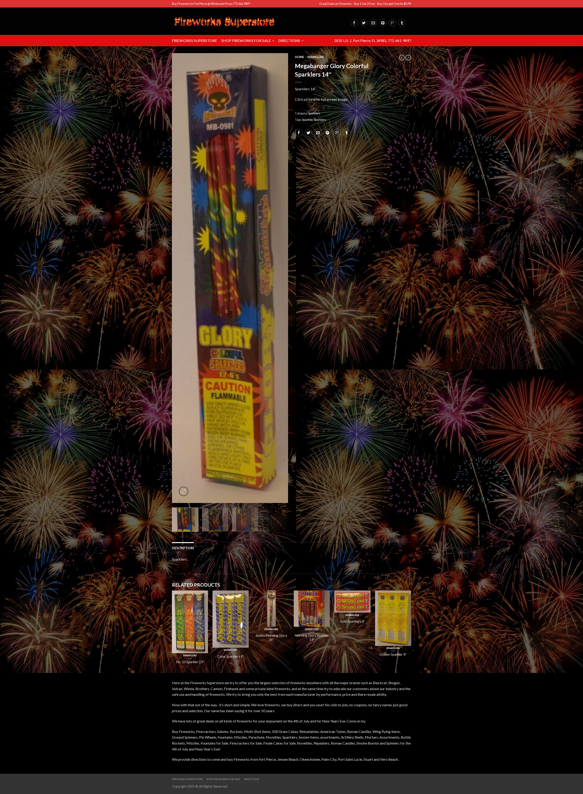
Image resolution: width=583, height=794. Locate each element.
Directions (289, 40)
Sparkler (307, 119)
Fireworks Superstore (194, 40)
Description (183, 548)
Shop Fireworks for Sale (246, 40)
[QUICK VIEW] (190, 621)
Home (299, 57)
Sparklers (315, 57)
